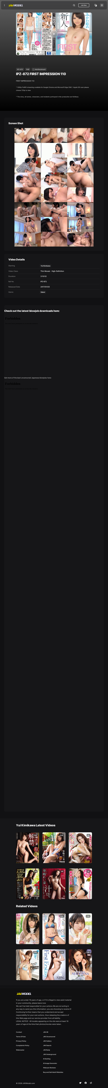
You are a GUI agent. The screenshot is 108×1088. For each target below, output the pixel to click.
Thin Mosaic (45, 271)
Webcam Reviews (49, 1068)
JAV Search (47, 1045)
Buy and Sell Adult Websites (53, 1072)
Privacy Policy (21, 1041)
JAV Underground (49, 1054)
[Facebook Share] (86, 1083)
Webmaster (20, 1050)
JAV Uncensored (49, 1036)
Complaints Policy (22, 1045)
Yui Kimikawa (45, 266)
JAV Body (46, 1050)
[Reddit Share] (91, 1083)
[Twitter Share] (80, 1083)
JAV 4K (45, 1032)
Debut (43, 292)
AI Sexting (46, 1059)
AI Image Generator (50, 1063)
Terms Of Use (21, 1036)
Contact (19, 1032)
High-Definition (57, 271)
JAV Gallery (47, 1041)
